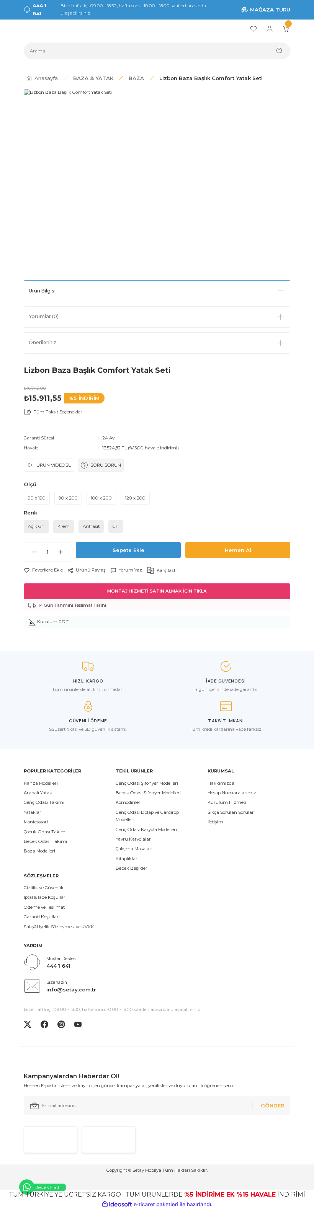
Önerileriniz (42, 342)
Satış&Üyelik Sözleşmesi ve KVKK (59, 926)
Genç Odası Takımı (44, 802)
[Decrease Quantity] (31, 552)
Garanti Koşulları (42, 916)
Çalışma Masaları (134, 848)
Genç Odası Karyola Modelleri (146, 829)
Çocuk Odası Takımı (45, 831)
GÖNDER (272, 1105)
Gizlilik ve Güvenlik (44, 887)
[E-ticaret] (156, 1204)
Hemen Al (238, 550)
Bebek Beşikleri (132, 868)
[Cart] (285, 28)
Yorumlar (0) (44, 316)
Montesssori (36, 822)
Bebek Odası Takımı (45, 841)
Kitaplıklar (126, 858)
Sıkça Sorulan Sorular (231, 812)
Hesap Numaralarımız (232, 792)
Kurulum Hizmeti (227, 802)
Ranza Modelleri (41, 783)
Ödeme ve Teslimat (44, 907)
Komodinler (128, 802)
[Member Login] (269, 28)
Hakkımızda (221, 783)
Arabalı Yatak (38, 792)
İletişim (215, 822)
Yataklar (32, 812)
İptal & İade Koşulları (45, 897)
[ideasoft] (116, 1204)
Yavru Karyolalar (133, 839)
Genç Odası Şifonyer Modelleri (147, 783)
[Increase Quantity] (64, 552)
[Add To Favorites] (43, 570)
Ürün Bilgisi (42, 291)
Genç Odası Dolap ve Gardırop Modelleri (147, 816)
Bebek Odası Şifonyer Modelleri (148, 792)
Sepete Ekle (128, 550)
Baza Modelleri (39, 851)
